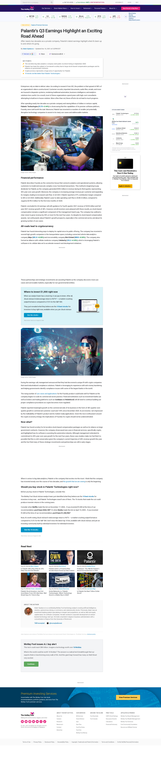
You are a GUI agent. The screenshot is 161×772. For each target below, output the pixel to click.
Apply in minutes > (125, 186)
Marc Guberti (35, 566)
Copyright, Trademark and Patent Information (85, 742)
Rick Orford (62, 566)
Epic (77, 721)
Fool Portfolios (80, 727)
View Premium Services (128, 697)
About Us (59, 716)
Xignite (35, 727)
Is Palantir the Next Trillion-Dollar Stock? (88, 592)
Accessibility (119, 2)
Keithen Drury (91, 566)
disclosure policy (91, 634)
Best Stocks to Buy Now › (130, 8)
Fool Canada (93, 719)
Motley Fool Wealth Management (130, 719)
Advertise (59, 730)
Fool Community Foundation (129, 724)
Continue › (31, 664)
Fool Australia (94, 716)
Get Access (114, 124)
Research (59, 721)
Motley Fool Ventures (127, 721)
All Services (79, 716)
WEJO (35, 237)
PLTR (41, 106)
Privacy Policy (38, 742)
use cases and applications (47, 394)
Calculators (109, 721)
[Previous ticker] (22, 16)
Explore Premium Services (39, 25)
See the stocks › (33, 315)
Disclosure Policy (49, 742)
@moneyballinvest (55, 623)
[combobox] (37, 2)
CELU (69, 240)
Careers (59, 719)
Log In (129, 2)
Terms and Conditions (107, 742)
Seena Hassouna (64, 589)
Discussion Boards (111, 719)
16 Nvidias (77, 647)
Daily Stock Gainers (132, 17)
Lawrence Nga (91, 589)
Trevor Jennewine (36, 589)
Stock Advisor (80, 719)
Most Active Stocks (132, 14)
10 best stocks (62, 306)
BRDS (77, 237)
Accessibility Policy (62, 742)
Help (137, 2)
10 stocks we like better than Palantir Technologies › (43, 73)
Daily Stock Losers (134, 20)
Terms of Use (26, 742)
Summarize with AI (57, 54)
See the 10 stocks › (31, 530)
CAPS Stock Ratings (112, 716)
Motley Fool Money (81, 733)
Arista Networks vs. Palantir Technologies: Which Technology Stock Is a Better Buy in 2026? (60, 593)
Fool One (78, 730)
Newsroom (60, 724)
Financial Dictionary (111, 724)
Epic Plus (78, 724)
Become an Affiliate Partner (129, 727)
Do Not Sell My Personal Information (128, 742)
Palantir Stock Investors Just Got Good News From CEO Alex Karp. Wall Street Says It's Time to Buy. (33, 593)
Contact (59, 727)
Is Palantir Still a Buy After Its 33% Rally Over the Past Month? (32, 569)
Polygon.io (42, 727)
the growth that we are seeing (74, 481)
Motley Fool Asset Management (130, 716)
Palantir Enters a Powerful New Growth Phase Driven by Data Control (61, 569)
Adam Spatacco (28, 49)
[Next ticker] (125, 16)
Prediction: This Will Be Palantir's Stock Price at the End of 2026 (88, 569)
